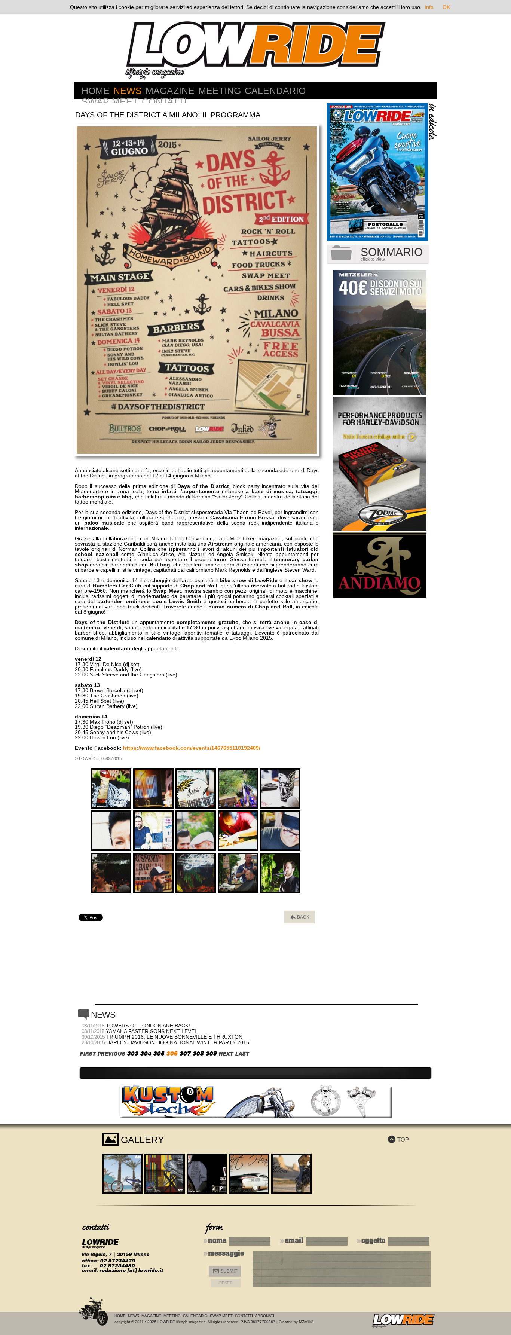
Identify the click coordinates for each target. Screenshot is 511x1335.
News (127, 90)
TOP (398, 1139)
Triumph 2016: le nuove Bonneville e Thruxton (174, 1037)
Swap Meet (110, 101)
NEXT (225, 1054)
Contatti (164, 101)
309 (211, 1053)
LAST (242, 1054)
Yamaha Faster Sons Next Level (152, 1031)
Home (96, 90)
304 (145, 1053)
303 (132, 1053)
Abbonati (264, 1316)
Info (429, 7)
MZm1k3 (306, 1322)
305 (158, 1053)
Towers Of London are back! (148, 1026)
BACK (299, 917)
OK (446, 7)
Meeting (219, 90)
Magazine (170, 90)
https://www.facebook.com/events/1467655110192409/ (191, 748)
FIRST (87, 1054)
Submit (225, 1271)
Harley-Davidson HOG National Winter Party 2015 (177, 1042)
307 (184, 1053)
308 (198, 1053)
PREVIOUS (111, 1054)
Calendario (275, 90)
